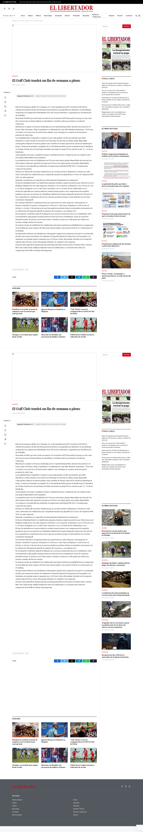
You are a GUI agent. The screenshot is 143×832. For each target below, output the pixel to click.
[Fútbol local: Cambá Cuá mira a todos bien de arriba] (83, 324)
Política (38, 15)
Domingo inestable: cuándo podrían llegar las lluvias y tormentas (116, 564)
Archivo (120, 15)
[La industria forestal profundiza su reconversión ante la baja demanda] (116, 579)
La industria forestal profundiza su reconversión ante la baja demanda (115, 594)
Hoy (27, 269)
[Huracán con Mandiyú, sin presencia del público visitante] (54, 324)
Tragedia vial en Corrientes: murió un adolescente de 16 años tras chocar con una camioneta (115, 625)
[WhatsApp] (5, 115)
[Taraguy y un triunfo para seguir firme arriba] (25, 324)
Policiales (76, 15)
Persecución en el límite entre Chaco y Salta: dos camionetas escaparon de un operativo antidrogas (116, 107)
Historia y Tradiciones (96, 16)
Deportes (86, 15)
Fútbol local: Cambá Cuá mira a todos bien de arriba (82, 336)
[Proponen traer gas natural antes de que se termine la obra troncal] (116, 200)
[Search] (136, 16)
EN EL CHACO (109, 79)
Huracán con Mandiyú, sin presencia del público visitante (53, 336)
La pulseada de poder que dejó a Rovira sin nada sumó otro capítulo (115, 185)
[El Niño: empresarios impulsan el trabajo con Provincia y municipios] (116, 140)
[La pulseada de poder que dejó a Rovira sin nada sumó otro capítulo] (116, 170)
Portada (14, 21)
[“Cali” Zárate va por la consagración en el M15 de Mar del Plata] (83, 299)
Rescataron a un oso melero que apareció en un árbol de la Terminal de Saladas (116, 533)
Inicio (23, 15)
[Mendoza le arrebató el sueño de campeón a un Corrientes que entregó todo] (25, 299)
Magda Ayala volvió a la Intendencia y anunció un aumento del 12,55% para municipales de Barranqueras (114, 114)
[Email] (5, 106)
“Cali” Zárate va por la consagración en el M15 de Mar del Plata (82, 311)
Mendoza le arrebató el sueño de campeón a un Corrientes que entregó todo (24, 311)
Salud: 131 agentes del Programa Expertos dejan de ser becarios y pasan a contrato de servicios (116, 85)
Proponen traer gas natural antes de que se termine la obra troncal (116, 215)
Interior (67, 15)
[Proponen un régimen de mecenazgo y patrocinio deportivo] (116, 230)
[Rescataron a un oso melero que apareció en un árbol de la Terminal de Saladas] (116, 517)
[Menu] (139, 16)
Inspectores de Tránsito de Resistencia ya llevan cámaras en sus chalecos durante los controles (116, 100)
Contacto (129, 15)
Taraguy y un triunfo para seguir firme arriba (25, 336)
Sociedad (58, 15)
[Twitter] (5, 102)
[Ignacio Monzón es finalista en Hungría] (54, 299)
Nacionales (48, 15)
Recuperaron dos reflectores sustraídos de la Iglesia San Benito (115, 656)
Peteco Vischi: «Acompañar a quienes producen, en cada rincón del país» (116, 276)
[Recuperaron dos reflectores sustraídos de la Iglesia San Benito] (116, 641)
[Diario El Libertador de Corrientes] (71, 8)
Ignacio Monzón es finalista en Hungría (53, 310)
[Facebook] (5, 97)
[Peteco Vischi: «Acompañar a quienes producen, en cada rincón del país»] (116, 260)
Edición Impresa (18, 269)
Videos (30, 15)
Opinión (111, 15)
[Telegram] (5, 111)
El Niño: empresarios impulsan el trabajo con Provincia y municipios (115, 155)
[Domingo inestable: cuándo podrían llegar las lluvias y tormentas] (116, 549)
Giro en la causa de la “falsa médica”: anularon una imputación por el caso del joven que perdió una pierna (114, 92)
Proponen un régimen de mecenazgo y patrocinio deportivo (38, 2)
